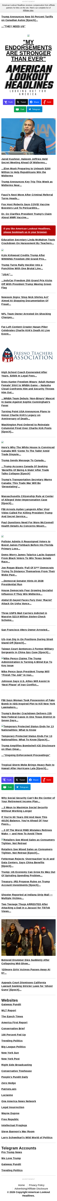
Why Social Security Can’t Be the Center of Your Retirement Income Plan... (28, 800)
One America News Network (18, 1101)
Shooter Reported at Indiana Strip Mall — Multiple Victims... (27, 896)
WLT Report (8, 1010)
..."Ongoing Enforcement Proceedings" (25, 755)
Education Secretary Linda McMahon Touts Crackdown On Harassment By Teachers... (28, 241)
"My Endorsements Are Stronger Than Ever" (28, 50)
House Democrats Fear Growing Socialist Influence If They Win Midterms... (27, 592)
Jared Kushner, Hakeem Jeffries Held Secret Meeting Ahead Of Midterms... (24, 161)
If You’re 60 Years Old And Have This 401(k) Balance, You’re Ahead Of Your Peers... (24, 821)
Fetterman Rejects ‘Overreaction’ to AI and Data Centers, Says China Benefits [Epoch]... (27, 862)
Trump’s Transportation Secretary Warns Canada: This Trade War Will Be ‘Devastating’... (26, 483)
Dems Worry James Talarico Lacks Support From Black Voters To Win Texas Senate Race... (28, 558)
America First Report (14, 1022)
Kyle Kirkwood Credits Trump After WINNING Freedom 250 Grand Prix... (23, 257)
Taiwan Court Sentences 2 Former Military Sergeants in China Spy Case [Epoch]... (27, 650)
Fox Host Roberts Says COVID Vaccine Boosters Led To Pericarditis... (25, 206)
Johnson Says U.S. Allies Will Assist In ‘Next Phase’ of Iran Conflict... (25, 683)
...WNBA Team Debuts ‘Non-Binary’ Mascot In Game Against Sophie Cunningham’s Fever (28, 402)
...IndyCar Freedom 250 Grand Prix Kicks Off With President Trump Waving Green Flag (26, 284)
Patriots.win (8, 1089)
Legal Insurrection (12, 1107)
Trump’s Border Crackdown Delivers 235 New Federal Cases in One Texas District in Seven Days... (28, 717)
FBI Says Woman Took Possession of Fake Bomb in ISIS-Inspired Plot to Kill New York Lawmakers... (28, 704)
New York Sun (10, 1052)
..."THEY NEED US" (13, 26)
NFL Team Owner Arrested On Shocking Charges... (26, 315)
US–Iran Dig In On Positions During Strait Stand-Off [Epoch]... (27, 641)
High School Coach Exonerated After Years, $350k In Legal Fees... (24, 374)
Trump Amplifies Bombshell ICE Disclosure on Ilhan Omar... (28, 747)
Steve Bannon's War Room (18, 1131)
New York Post (10, 1058)
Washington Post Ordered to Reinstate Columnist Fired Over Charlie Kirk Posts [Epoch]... (26, 428)
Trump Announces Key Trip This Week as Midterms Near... (27, 183)
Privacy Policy (36, 1185)
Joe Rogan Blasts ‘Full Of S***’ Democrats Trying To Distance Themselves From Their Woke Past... (28, 571)
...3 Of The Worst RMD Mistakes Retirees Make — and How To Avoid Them (26, 832)
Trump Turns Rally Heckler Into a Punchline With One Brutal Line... (22, 267)
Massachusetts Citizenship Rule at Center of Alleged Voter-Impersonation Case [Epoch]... (27, 500)
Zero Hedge (8, 1083)
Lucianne (7, 1095)
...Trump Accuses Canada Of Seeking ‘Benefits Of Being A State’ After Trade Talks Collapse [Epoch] (25, 470)
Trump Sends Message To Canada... (23, 460)
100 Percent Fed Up (13, 1034)
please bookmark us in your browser (25, 232)
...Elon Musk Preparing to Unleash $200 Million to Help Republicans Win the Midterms (25, 172)
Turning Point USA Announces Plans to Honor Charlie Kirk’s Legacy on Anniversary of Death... (25, 415)
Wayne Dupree (10, 1113)
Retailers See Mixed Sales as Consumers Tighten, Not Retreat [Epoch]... (26, 851)
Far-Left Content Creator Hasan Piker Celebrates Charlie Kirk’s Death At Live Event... (25, 330)
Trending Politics (12, 1040)
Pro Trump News (11, 1152)
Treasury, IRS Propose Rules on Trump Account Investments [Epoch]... (25, 883)
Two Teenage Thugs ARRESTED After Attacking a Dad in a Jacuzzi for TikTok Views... (25, 908)
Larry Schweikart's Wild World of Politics (27, 1137)
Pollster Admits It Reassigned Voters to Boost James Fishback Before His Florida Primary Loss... (27, 545)
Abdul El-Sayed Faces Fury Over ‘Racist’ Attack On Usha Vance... (26, 602)
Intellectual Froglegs (14, 1125)
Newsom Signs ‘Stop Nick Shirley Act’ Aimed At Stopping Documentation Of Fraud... (25, 301)
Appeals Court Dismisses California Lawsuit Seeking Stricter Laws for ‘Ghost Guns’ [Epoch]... (27, 986)
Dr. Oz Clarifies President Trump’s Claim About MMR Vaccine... (26, 216)
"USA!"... (7, 274)
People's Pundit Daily (14, 1077)
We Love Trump (11, 1158)
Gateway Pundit (11, 1004)
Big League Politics (13, 1046)
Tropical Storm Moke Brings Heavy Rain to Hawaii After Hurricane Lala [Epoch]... (27, 766)
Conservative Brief (13, 1028)
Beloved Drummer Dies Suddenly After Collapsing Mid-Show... (25, 962)
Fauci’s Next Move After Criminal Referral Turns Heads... (27, 196)
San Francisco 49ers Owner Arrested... (25, 629)
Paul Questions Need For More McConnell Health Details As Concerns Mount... (27, 524)
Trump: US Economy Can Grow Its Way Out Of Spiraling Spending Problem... (28, 874)
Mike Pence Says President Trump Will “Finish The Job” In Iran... (25, 673)
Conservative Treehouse (16, 1071)
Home (21, 1185)
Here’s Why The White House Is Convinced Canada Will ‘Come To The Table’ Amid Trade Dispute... (28, 451)
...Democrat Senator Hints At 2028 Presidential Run (22, 582)
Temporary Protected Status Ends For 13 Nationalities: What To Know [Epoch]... (26, 738)
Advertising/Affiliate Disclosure (31, 1188)
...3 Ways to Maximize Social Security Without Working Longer (24, 809)
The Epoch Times (12, 1016)
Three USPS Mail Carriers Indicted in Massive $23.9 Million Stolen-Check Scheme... (24, 617)
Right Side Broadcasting (16, 1064)
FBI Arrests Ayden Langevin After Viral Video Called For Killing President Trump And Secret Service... (26, 513)
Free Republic (10, 1119)
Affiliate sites (28, 10)
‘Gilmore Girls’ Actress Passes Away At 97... (25, 971)
